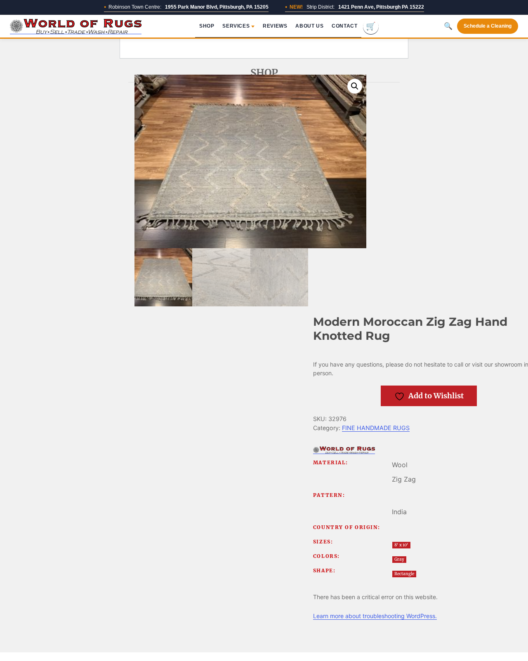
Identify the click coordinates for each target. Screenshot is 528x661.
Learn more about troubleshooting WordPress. (375, 615)
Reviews (275, 26)
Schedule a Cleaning (488, 26)
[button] (354, 86)
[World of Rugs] (344, 450)
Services (236, 26)
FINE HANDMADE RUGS (376, 427)
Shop (206, 26)
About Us (309, 26)
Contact (344, 26)
